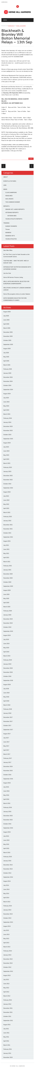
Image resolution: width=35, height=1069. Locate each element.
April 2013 (6, 942)
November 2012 (8, 963)
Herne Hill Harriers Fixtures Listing (13, 277)
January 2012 (7, 1004)
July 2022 (6, 496)
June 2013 (6, 934)
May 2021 (6, 553)
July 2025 (6, 352)
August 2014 (7, 881)
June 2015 (6, 840)
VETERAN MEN (11, 215)
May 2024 (6, 406)
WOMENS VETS (10, 235)
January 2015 (7, 860)
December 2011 (7, 1008)
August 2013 (7, 926)
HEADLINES (8, 195)
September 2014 (8, 877)
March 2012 (6, 996)
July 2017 (6, 737)
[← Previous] (3, 166)
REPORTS (6, 206)
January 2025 (7, 373)
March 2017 (6, 754)
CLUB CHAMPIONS (11, 192)
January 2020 (7, 615)
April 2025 (6, 361)
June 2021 (6, 549)
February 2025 (7, 369)
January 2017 (7, 762)
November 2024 (8, 381)
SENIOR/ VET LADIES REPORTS (14, 209)
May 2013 (6, 938)
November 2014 (8, 869)
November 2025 (8, 336)
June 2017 (6, 742)
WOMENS (8, 232)
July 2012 (6, 979)
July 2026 (6, 315)
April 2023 (6, 459)
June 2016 (6, 791)
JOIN (4, 185)
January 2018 (7, 713)
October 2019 (7, 627)
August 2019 (7, 635)
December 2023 (8, 426)
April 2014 (6, 897)
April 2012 (6, 992)
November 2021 (8, 529)
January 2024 (7, 422)
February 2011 (7, 1049)
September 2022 (8, 488)
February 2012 (7, 1000)
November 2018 (8, 672)
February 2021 (7, 565)
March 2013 (6, 946)
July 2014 (6, 885)
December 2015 (8, 815)
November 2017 (8, 721)
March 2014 (6, 901)
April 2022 (6, 508)
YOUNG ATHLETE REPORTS (13, 219)
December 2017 (8, 717)
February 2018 (7, 709)
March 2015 (6, 852)
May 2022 (6, 504)
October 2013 (7, 918)
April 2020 (6, 602)
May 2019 (6, 647)
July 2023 (6, 447)
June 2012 (6, 983)
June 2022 (6, 500)
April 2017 (6, 750)
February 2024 (7, 418)
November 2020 (8, 578)
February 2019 (7, 660)
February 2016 (7, 807)
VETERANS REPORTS (11, 212)
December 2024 (8, 377)
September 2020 (8, 586)
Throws (7, 229)
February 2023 (7, 467)
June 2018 (6, 692)
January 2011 (7, 1053)
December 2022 (8, 475)
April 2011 (6, 1041)
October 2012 (7, 967)
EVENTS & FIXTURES (9, 181)
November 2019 (8, 623)
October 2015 (7, 824)
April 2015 (6, 848)
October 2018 (7, 676)
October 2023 (7, 434)
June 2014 (6, 889)
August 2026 (7, 311)
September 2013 (8, 922)
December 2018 (8, 668)
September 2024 (8, 389)
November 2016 (8, 770)
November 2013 (8, 914)
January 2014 (7, 910)
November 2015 (8, 819)
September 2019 (8, 631)
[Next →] (32, 166)
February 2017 (7, 758)
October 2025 (7, 340)
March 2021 (6, 561)
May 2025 (6, 356)
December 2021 (8, 524)
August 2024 (7, 393)
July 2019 (6, 639)
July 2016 (6, 787)
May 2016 (6, 795)
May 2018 (6, 697)
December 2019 (8, 619)
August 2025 (7, 348)
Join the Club (7, 273)
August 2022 (7, 492)
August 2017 (7, 733)
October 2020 (7, 582)
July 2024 (6, 397)
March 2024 (6, 414)
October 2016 (7, 774)
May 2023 (6, 455)
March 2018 (6, 705)
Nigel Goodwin (21, 25)
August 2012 (7, 975)
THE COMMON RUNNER (12, 202)
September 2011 (8, 1020)
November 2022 (8, 479)
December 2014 (8, 865)
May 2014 (6, 893)
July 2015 (6, 836)
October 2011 (7, 1016)
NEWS (30, 158)
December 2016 (8, 766)
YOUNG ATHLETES (11, 239)
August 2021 (7, 541)
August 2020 (7, 590)
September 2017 (8, 729)
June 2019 (6, 643)
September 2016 (8, 778)
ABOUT (5, 177)
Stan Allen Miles (7, 250)
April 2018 (6, 701)
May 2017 (6, 746)
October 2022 (7, 483)
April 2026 (6, 324)
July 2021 (6, 545)
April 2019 (6, 651)
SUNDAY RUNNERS (11, 226)
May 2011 (6, 1037)
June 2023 (6, 451)
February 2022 (7, 516)
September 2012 (8, 971)
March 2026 (6, 328)
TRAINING (6, 223)
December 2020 (8, 574)
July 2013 (6, 930)
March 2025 (6, 365)
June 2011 (6, 1032)
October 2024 (7, 385)
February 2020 (7, 610)
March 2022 (6, 512)
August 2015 (7, 832)
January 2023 (7, 471)
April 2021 (6, 557)
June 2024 (6, 402)
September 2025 (8, 344)
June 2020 (6, 594)
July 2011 (6, 1028)
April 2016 (6, 799)
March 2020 (6, 606)
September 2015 (8, 828)
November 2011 (7, 1012)
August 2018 (7, 684)
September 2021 (8, 537)
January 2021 (7, 570)
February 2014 (7, 905)
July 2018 (6, 688)
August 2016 (7, 783)
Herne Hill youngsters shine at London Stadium (16, 294)
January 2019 (7, 664)
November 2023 (8, 430)
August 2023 (7, 442)
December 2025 (8, 332)
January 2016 (7, 811)
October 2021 (7, 533)
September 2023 (8, 438)
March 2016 (6, 803)
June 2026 (6, 320)
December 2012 (8, 959)
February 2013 (7, 951)
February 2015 (7, 856)
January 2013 (7, 955)
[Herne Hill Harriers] (17, 13)
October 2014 (7, 873)
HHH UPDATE (9, 199)
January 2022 (7, 520)
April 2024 (6, 410)
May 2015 (6, 844)
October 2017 (7, 725)
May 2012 (6, 987)
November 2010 (8, 1057)
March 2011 (6, 1045)
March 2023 (6, 463)
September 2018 (8, 680)
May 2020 (6, 598)
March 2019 (6, 656)
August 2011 (6, 1024)
